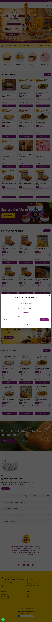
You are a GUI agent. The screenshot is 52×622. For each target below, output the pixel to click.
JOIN (44, 320)
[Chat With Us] (3, 619)
